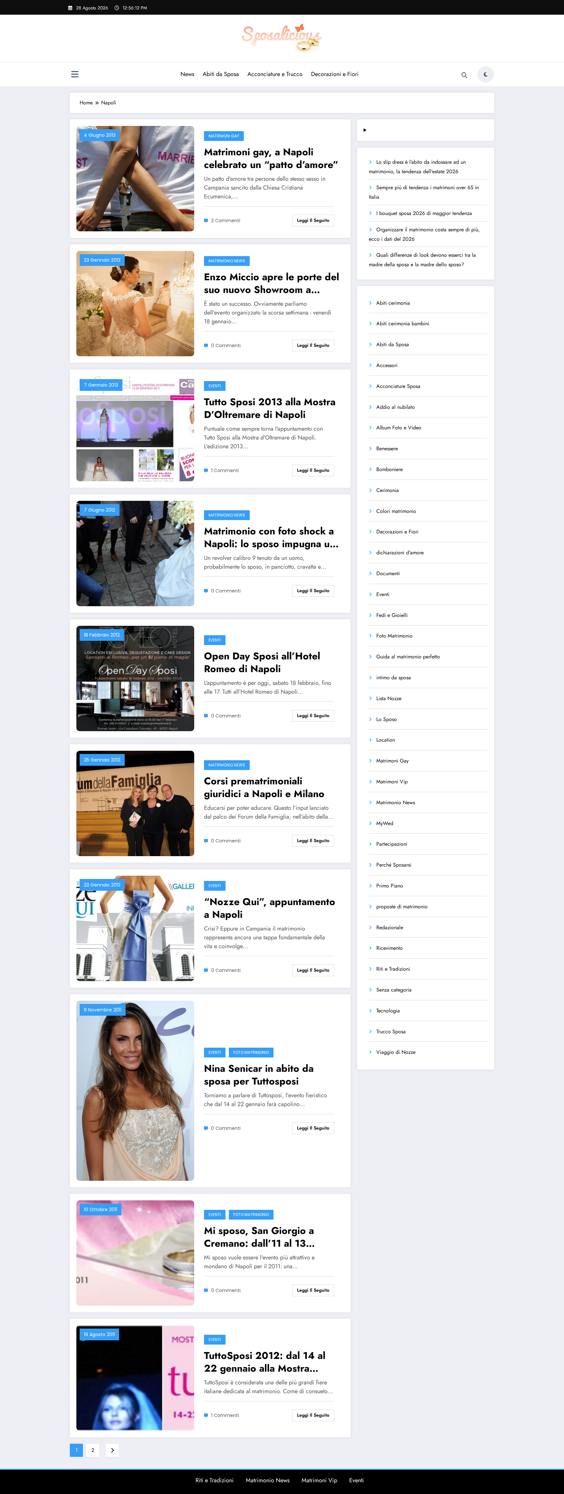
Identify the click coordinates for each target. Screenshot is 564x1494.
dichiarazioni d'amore (400, 552)
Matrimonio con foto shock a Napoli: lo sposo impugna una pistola (272, 537)
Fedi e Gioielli (392, 615)
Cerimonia (387, 490)
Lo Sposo (386, 719)
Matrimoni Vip (392, 781)
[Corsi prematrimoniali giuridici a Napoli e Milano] (135, 803)
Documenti (388, 573)
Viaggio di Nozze (395, 1052)
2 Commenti (225, 220)
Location (385, 740)
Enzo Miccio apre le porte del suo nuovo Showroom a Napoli (271, 283)
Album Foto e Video (398, 427)
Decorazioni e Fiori (335, 74)
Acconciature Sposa (398, 386)
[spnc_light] (486, 74)
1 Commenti (225, 470)
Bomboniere (389, 469)
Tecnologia (388, 1010)
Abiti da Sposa (221, 74)
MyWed (384, 823)
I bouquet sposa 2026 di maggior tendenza (424, 213)
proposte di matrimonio (402, 906)
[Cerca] (464, 75)
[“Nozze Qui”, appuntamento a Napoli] (135, 928)
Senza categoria (394, 989)
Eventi (215, 386)
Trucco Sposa (391, 1031)
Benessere (387, 448)
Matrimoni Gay (224, 136)
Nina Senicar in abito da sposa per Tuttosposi (259, 1074)
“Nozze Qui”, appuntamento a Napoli (269, 908)
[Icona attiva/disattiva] (75, 75)
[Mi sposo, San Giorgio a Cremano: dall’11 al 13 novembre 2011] (135, 1252)
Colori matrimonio (396, 511)
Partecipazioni (391, 844)
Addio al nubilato (395, 407)
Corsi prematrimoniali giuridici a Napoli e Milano (264, 787)
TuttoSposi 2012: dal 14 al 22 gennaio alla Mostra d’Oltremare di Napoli (264, 1362)
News (187, 74)
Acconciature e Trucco (275, 74)
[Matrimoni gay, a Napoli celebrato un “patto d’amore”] (135, 178)
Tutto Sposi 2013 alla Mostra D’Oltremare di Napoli (270, 408)
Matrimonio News (227, 261)
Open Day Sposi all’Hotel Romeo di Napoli (262, 662)
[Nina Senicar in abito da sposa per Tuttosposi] (135, 1090)
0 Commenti (226, 345)
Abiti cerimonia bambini (402, 323)
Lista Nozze (388, 698)
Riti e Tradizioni (393, 969)
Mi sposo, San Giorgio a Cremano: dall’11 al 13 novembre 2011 (259, 1237)
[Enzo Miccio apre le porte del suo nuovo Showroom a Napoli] (135, 303)
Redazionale (389, 927)
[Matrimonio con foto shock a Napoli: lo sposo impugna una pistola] (135, 553)
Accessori (387, 365)
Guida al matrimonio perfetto (408, 656)
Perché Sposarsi (393, 865)
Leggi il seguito (313, 220)
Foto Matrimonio (251, 1052)
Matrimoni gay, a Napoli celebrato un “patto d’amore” (271, 158)
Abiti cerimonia (393, 303)
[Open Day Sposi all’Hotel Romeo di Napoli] (135, 678)
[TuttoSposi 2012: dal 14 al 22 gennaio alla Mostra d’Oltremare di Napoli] (135, 1377)
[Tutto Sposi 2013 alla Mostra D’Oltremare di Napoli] (135, 428)
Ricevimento (389, 948)
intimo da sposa (393, 677)
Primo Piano (389, 885)
